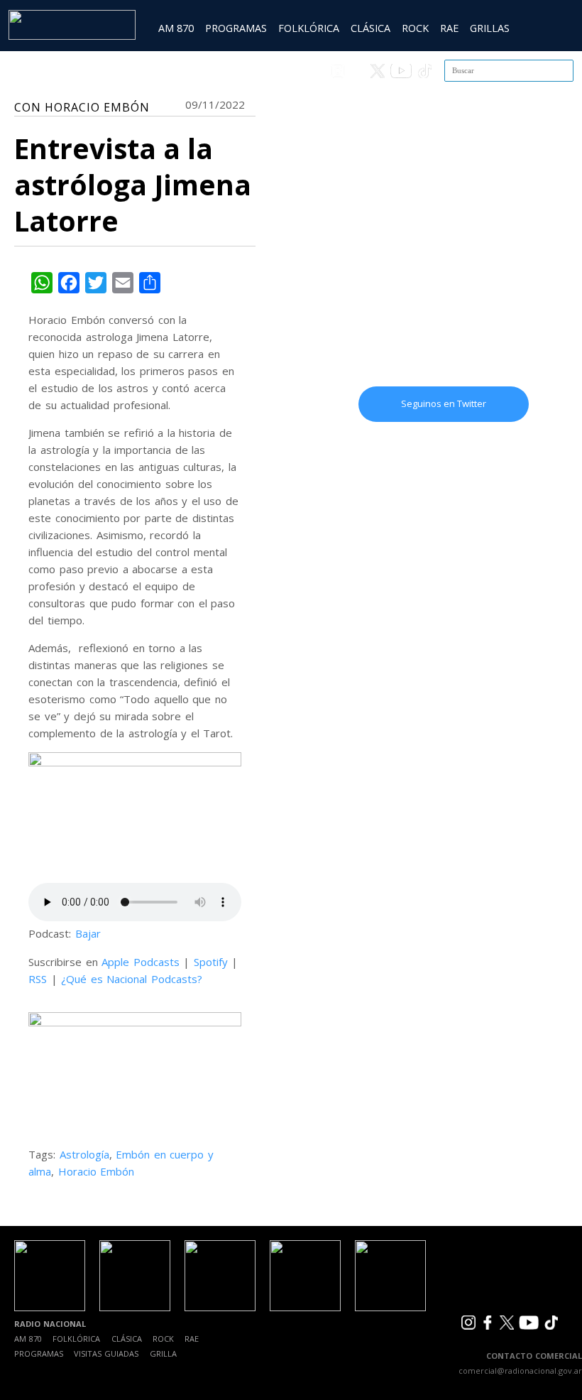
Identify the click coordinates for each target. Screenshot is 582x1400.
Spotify (211, 962)
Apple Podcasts (140, 962)
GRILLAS (490, 28)
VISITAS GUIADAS (106, 1353)
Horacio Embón (96, 1171)
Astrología (84, 1154)
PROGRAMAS (236, 28)
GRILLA (163, 1353)
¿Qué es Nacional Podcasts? (131, 979)
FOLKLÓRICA (308, 28)
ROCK (415, 28)
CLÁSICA (370, 28)
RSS (37, 979)
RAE (449, 28)
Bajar (88, 933)
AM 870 (176, 28)
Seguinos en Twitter (443, 403)
